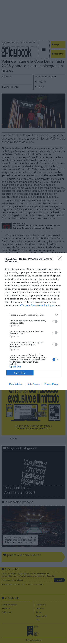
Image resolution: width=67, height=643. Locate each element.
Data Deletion (16, 384)
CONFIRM (20, 373)
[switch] (55, 321)
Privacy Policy (51, 384)
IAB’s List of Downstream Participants (37, 305)
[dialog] (33, 321)
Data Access (33, 384)
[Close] (61, 259)
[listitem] (33, 314)
